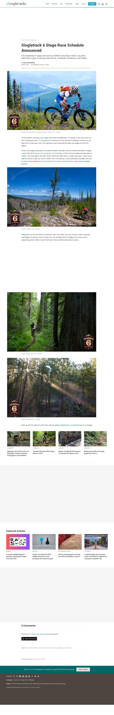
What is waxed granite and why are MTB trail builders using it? (69, 555)
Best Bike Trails (27, 684)
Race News (34, 40)
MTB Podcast (17, 684)
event (44, 648)
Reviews (54, 4)
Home (22, 40)
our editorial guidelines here (84, 68)
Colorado (87, 551)
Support (92, 4)
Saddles (34, 551)
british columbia (32, 648)
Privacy (38, 687)
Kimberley (58, 153)
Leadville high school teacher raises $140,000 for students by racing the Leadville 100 (95, 556)
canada (40, 648)
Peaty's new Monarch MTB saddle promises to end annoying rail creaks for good (42, 556)
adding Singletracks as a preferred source (69, 425)
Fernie (37, 153)
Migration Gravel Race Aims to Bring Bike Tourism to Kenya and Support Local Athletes (18, 453)
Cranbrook (47, 153)
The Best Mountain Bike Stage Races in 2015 (43, 452)
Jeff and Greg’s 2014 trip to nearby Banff (56, 161)
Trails (47, 4)
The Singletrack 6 (45, 140)
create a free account (38, 634)
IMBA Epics (37, 684)
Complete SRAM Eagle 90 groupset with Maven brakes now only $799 (16, 556)
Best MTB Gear (46, 684)
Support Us (24, 680)
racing (55, 648)
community (68, 648)
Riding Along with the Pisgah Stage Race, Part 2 (94, 452)
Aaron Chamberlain (29, 62)
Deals (77, 4)
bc (27, 648)
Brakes (8, 551)
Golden (24, 156)
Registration (25, 234)
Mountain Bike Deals (59, 684)
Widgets (31, 680)
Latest (83, 4)
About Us (17, 680)
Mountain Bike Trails (64, 551)
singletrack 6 (60, 648)
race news (49, 648)
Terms (33, 687)
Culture (60, 448)
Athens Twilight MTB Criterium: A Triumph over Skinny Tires (69, 452)
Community (68, 4)
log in (28, 634)
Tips (61, 4)
